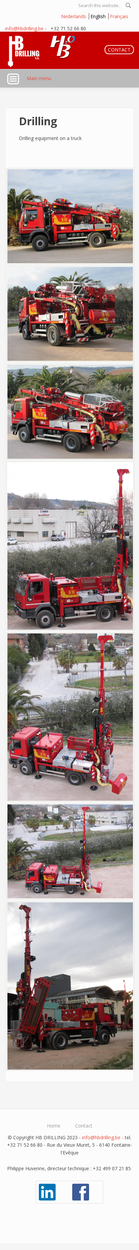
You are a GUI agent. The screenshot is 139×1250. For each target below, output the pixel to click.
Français (119, 16)
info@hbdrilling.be (24, 28)
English (98, 16)
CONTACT (119, 49)
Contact (83, 1126)
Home (53, 1126)
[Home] (44, 50)
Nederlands (73, 16)
